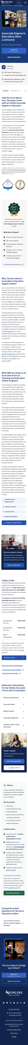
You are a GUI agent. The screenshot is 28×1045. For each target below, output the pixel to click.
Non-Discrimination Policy (14, 1030)
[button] (14, 51)
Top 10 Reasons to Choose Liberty (13, 264)
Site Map (14, 1037)
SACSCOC (10, 331)
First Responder (19, 847)
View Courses (10, 68)
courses (18, 72)
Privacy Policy (14, 1033)
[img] (7, 184)
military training (11, 870)
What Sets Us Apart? (16, 91)
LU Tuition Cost (12, 888)
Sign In (19, 2)
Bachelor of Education (8, 354)
